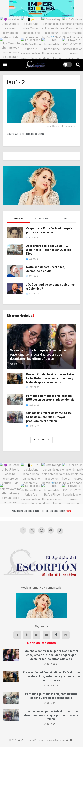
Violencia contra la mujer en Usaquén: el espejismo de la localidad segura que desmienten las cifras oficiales (38, 354)
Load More (41, 439)
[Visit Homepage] (35, 65)
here (68, 510)
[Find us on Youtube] (51, 530)
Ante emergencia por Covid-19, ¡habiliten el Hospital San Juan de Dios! (48, 249)
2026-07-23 (33, 405)
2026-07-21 (33, 426)
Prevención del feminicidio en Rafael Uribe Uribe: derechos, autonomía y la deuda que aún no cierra (50, 378)
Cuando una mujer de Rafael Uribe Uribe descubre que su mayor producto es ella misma (49, 416)
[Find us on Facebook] (23, 530)
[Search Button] (78, 65)
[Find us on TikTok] (60, 531)
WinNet (22, 740)
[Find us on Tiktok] (56, 635)
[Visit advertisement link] (41, 8)
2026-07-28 (33, 387)
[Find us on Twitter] (32, 531)
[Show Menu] (5, 65)
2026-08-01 (17, 364)
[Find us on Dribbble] (66, 635)
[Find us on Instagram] (41, 530)
